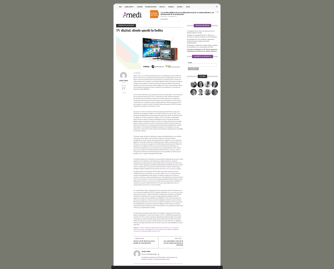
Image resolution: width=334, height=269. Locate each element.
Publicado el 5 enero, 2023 (167, 16)
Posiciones (140, 7)
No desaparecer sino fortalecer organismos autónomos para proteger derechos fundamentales (200, 41)
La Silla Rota (137, 73)
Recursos (179, 7)
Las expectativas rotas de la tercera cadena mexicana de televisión (173, 243)
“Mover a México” (171, 149)
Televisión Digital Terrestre (162, 173)
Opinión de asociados (126, 25)
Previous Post (139, 238)
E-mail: (190, 62)
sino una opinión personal (175, 192)
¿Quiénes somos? (129, 7)
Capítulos (162, 7)
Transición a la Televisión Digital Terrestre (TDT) (147, 231)
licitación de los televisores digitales (171, 168)
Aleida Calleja (123, 80)
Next (218, 12)
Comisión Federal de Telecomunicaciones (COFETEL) (154, 227)
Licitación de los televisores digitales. (169, 229)
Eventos (188, 7)
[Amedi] (132, 14)
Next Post (179, 238)
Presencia (171, 7)
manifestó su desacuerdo (148, 181)
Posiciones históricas (151, 7)
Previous (216, 12)
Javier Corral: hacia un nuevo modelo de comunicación (144, 242)
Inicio (120, 7)
